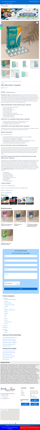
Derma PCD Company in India (16, 369)
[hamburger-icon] (27, 6)
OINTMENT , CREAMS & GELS (9, 309)
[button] (37, 23)
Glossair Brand (5, 325)
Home (2, 81)
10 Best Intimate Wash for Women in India (17, 383)
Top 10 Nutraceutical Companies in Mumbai (25, 373)
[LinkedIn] (9, 3)
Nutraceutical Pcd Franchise (13, 364)
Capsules (10, 81)
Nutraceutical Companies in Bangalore (9, 340)
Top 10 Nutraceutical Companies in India (10, 337)
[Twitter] (7, 3)
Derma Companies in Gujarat (8, 357)
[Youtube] (15, 423)
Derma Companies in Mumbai (13, 368)
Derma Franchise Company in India (9, 352)
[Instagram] (11, 3)
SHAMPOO (6, 313)
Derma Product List (6, 359)
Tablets (5, 332)
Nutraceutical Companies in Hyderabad (9, 342)
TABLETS (6, 320)
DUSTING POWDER (7, 303)
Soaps (5, 315)
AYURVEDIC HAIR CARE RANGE (10, 299)
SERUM (5, 311)
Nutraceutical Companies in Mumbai (9, 339)
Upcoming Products (8, 321)
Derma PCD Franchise (34, 390)
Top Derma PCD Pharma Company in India (29, 369)
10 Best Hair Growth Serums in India (31, 383)
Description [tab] (3, 92)
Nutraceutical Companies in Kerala (9, 344)
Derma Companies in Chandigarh (27, 375)
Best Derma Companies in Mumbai (25, 368)
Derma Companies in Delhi (7, 354)
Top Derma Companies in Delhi (23, 367)
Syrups (5, 318)
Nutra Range (6, 81)
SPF (5, 316)
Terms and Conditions (34, 397)
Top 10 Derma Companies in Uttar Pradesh (26, 379)
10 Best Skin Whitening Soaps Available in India (11, 381)
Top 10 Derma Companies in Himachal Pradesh (21, 378)
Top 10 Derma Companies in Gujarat (14, 375)
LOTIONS (6, 306)
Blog (31, 394)
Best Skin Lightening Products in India (26, 381)
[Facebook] (5, 3)
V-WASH (5, 323)
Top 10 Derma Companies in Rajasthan (12, 379)
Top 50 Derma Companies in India (9, 350)
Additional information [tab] (10, 92)
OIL (5, 308)
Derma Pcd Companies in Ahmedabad (7, 372)
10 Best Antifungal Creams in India (18, 380)
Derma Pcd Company (4, 364)
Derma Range (5, 298)
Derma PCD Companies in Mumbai (9, 356)
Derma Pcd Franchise (22, 364)
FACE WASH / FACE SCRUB (9, 304)
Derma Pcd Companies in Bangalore (21, 372)
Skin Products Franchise (31, 364)
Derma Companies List (34, 393)
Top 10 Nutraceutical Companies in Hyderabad (23, 374)
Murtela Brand (5, 327)
